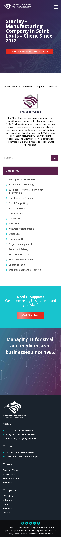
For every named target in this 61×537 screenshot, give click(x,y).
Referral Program (11, 478)
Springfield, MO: (20, 434)
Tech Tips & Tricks (19, 254)
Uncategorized (17, 264)
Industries (7, 500)
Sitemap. (43, 530)
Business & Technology (21, 184)
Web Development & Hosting (25, 269)
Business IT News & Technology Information (26, 191)
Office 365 (14, 233)
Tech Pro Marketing (29, 530)
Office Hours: (22, 456)
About (5, 504)
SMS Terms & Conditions (26, 533)
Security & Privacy (19, 249)
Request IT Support (12, 470)
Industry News (17, 208)
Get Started (30, 315)
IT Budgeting (16, 213)
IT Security (15, 218)
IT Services (8, 496)
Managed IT (15, 223)
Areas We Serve (46, 533)
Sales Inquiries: (20, 452)
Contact (6, 512)
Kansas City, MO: (21, 438)
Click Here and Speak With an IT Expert (29, 51)
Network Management (21, 228)
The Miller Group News (21, 259)
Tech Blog (7, 482)
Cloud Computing (18, 203)
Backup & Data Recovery (22, 179)
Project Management (20, 244)
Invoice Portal (9, 474)
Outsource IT (16, 239)
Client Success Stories (21, 198)
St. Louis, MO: (19, 430)
